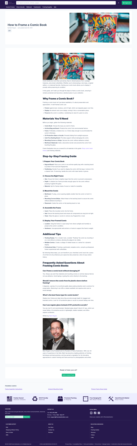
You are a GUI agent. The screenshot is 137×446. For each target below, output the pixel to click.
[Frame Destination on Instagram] (98, 413)
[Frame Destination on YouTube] (91, 413)
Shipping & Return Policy (12, 429)
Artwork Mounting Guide (55, 389)
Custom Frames (10, 7)
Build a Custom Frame (68, 375)
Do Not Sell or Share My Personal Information (122, 444)
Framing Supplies (47, 7)
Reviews (50, 432)
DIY (9, 30)
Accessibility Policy (77, 444)
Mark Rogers (53, 316)
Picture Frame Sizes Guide (99, 389)
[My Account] (118, 3)
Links (92, 437)
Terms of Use (98, 444)
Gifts (7, 435)
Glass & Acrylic (20, 7)
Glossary (93, 432)
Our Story (50, 427)
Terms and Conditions (88, 444)
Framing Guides (95, 429)
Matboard (29, 7)
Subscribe (26, 417)
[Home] (10, 2)
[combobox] (66, 3)
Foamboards (37, 7)
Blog (92, 427)
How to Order (9, 432)
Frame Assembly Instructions (13, 389)
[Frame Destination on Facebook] (95, 413)
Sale (55, 7)
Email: (57, 417)
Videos (93, 435)
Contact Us (51, 429)
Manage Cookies (106, 444)
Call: (52, 412)
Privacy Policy (68, 444)
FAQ (7, 427)
